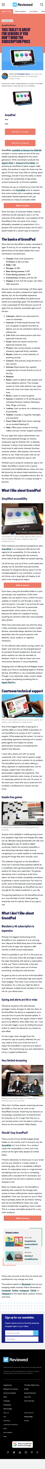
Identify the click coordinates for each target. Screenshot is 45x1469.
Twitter (15, 1290)
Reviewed (26, 1284)
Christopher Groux (23, 74)
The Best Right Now (31, 1385)
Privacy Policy (28, 1417)
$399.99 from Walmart (20, 143)
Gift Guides (7, 1408)
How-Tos (27, 1397)
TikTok (33, 1290)
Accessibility (7, 21)
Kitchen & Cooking (10, 1389)
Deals (26, 1389)
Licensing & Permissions (10, 1424)
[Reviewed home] (22, 5)
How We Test (29, 1401)
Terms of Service (29, 1413)
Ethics (5, 1428)
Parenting (7, 1404)
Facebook (6, 1290)
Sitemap (26, 1421)
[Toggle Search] (41, 4)
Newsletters (6, 11)
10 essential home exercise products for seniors (31, 1244)
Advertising (6, 1421)
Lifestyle (6, 1401)
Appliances (34, 11)
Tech (5, 1397)
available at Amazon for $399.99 (26, 150)
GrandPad (20, 190)
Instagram (24, 1290)
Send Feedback (7, 1432)
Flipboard (6, 1293)
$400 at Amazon (22, 205)
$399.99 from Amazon (20, 131)
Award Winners (20, 11)
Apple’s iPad (7, 162)
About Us (6, 1413)
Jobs (4, 1417)
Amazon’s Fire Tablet (25, 162)
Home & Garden (9, 1393)
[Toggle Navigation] (3, 4)
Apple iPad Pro (8, 682)
